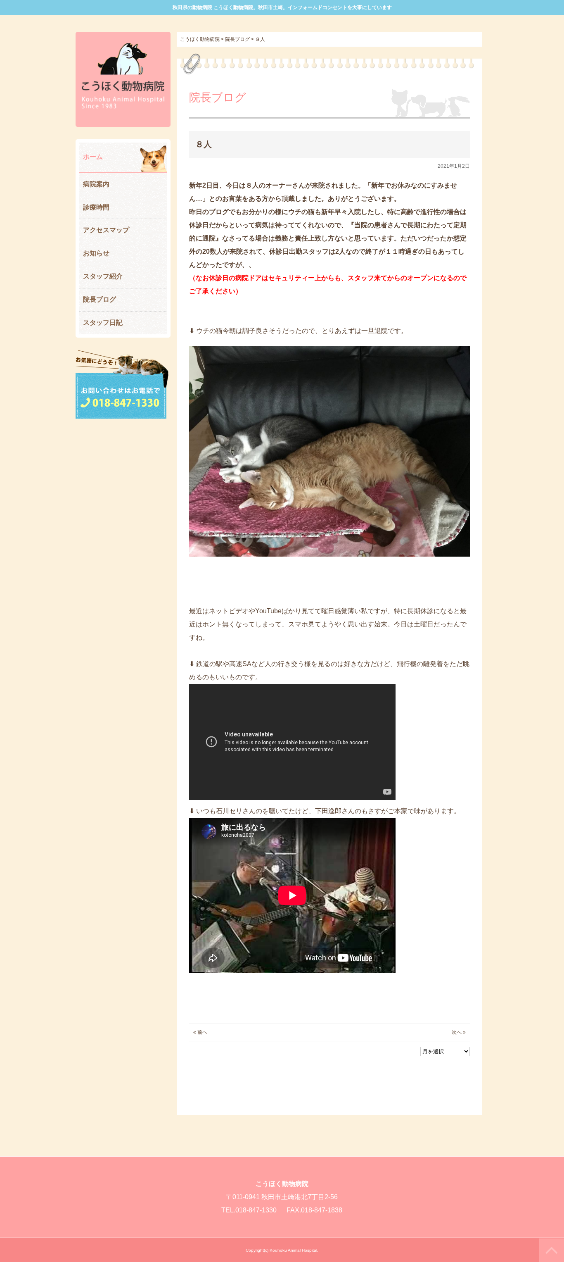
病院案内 (96, 184)
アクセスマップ (106, 229)
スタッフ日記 (103, 322)
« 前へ (200, 1032)
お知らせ (96, 253)
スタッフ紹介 (103, 276)
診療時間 (96, 207)
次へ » (459, 1032)
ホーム (93, 156)
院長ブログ (99, 299)
